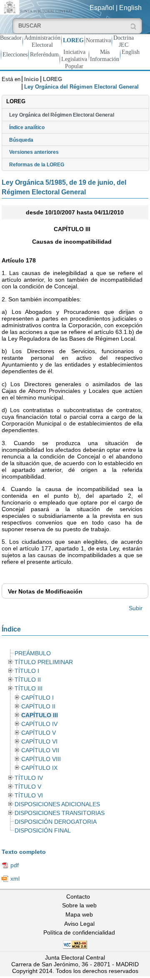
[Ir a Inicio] (37, 6)
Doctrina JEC (123, 41)
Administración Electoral (42, 41)
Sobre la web (79, 905)
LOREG (73, 40)
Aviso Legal (79, 923)
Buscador (11, 37)
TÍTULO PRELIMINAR (44, 662)
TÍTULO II (28, 680)
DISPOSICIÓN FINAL (43, 831)
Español (102, 7)
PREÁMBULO (33, 653)
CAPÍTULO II (38, 706)
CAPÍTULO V (38, 733)
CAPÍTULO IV (39, 724)
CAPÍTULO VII (40, 750)
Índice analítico (27, 127)
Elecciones (15, 54)
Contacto (78, 896)
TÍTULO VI (29, 795)
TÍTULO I (27, 671)
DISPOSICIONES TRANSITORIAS (60, 813)
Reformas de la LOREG (36, 165)
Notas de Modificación (45, 591)
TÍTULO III (28, 688)
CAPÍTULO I (37, 698)
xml (15, 878)
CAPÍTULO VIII (41, 759)
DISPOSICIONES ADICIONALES (57, 804)
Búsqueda (21, 140)
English (130, 7)
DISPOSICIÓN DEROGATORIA (56, 822)
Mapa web (79, 914)
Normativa (98, 40)
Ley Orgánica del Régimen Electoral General (61, 115)
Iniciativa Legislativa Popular (74, 58)
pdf (14, 865)
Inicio (31, 79)
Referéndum (44, 54)
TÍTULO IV (29, 778)
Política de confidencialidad (79, 932)
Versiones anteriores (34, 152)
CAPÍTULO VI (39, 742)
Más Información (104, 55)
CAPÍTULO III (39, 715)
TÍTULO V (28, 787)
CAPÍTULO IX (39, 768)
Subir (135, 608)
